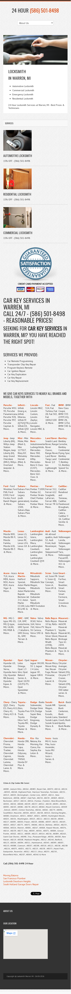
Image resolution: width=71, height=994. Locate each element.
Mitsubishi (36, 573)
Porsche (7, 405)
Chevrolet (8, 738)
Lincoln (34, 405)
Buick (61, 702)
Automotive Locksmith (17, 156)
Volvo (33, 618)
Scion (48, 573)
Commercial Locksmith (17, 233)
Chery (6, 702)
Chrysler (62, 660)
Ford (5, 486)
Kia (32, 738)
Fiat (47, 405)
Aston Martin (21, 575)
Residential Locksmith (17, 194)
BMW (61, 405)
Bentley (62, 438)
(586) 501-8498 (44, 10)
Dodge (33, 702)
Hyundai (7, 660)
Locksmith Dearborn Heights (17, 881)
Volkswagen (64, 531)
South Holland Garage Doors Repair (21, 884)
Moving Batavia (10, 875)
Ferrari (48, 486)
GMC (20, 618)
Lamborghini (37, 531)
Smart (61, 573)
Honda (21, 738)
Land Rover (51, 438)
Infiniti (21, 405)
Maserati (63, 618)
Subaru (21, 486)
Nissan (49, 660)
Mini (20, 438)
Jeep (5, 438)
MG (5, 618)
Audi (47, 531)
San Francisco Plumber (14, 878)
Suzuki (48, 702)
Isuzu (48, 738)
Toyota (21, 702)
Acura (6, 573)
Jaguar (33, 660)
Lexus (21, 531)
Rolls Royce (51, 618)
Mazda (7, 531)
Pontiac (34, 486)
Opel (20, 660)
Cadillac (62, 486)
